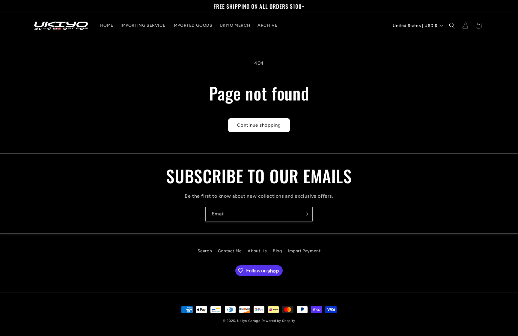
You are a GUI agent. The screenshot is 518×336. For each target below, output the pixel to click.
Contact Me (230, 251)
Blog (277, 251)
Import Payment (304, 251)
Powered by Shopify (279, 321)
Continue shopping (259, 125)
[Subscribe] (305, 214)
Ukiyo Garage (248, 321)
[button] (452, 25)
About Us (257, 251)
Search (205, 251)
